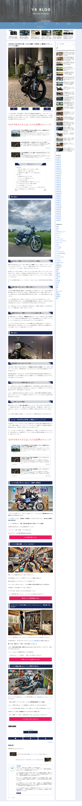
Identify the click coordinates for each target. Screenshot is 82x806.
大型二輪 (58, 276)
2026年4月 (58, 164)
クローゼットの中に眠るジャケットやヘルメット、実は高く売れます (31, 187)
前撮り (57, 269)
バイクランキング (60, 251)
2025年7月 (58, 178)
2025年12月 (59, 169)
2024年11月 (58, 191)
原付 (57, 271)
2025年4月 (58, 184)
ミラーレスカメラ (60, 256)
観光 (57, 287)
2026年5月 (58, 162)
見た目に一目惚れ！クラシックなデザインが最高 (28, 169)
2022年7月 (58, 213)
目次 (28, 164)
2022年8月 (58, 211)
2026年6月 (58, 160)
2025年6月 (58, 180)
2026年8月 (58, 157)
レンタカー (58, 260)
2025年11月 (58, 171)
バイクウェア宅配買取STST (34, 640)
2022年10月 (59, 207)
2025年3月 (58, 186)
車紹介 (57, 293)
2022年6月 (58, 215)
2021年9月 (58, 220)
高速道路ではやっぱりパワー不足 (25, 176)
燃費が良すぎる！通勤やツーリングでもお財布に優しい (30, 172)
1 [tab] (38, 40)
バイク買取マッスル (12, 518)
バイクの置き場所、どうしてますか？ (24, 185)
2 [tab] (40, 40)
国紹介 (57, 275)
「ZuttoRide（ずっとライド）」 (43, 697)
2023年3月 (58, 202)
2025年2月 (58, 187)
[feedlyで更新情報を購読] (30, 738)
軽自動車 (58, 294)
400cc (57, 228)
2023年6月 (58, 198)
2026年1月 (58, 168)
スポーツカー (59, 242)
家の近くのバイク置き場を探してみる (30, 598)
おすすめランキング (60, 231)
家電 (57, 278)
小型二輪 (14, 726)
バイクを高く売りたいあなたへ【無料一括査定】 (27, 183)
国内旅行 (58, 273)
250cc (57, 226)
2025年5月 (58, 182)
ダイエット (58, 246)
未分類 (57, 282)
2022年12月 (59, 206)
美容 (57, 285)
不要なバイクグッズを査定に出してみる (30, 659)
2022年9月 (58, 209)
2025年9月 (58, 175)
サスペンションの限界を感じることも (26, 178)
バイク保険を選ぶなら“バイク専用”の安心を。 (26, 188)
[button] (74, 44)
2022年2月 (58, 218)
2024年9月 (58, 195)
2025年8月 (58, 177)
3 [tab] (41, 40)
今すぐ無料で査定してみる (30, 537)
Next (74, 34)
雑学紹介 (58, 296)
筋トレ (57, 284)
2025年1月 (58, 189)
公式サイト (37, 714)
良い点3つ (19, 167)
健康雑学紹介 (59, 265)
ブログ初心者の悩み (60, 253)
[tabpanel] (13, 34)
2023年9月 (58, 196)
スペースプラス (17, 581)
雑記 (57, 298)
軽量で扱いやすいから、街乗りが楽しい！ (27, 170)
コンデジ (58, 237)
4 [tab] (43, 40)
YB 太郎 (19, 765)
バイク (10, 726)
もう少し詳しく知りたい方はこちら (30, 719)
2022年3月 (58, 216)
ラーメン (58, 258)
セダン (57, 244)
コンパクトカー (59, 238)
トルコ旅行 (58, 247)
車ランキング (59, 291)
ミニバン (58, 255)
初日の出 (58, 267)
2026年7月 (58, 159)
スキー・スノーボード (61, 240)
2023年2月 (58, 204)
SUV (57, 229)
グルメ (57, 235)
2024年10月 (59, 193)
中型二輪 (58, 264)
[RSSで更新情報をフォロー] (45, 738)
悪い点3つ (19, 174)
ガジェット (58, 233)
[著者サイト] (15, 738)
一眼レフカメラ (59, 262)
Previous (7, 34)
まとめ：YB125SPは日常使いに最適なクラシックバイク (28, 181)
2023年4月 (58, 200)
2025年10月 (59, 173)
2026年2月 (58, 166)
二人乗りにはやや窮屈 (23, 179)
